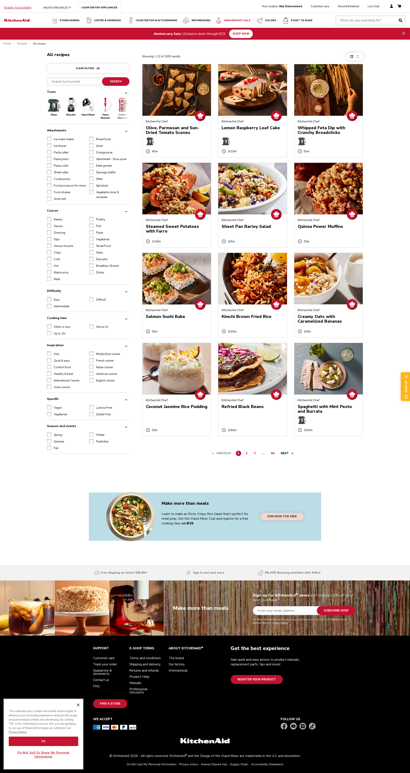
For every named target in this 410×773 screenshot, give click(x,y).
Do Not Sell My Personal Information (151, 764)
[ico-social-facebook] (284, 726)
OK (43, 741)
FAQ (96, 686)
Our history (177, 664)
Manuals (135, 683)
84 (274, 454)
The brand (176, 658)
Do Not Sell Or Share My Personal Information (43, 754)
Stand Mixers (69, 20)
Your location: (282, 6)
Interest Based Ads (214, 764)
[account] (391, 6)
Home (7, 43)
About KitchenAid (348, 6)
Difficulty (54, 291)
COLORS (270, 20)
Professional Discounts (138, 690)
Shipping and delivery (145, 664)
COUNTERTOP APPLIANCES (99, 7)
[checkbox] (49, 138)
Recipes (22, 43)
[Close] (78, 705)
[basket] (399, 6)
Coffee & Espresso (107, 20)
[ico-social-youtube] (293, 726)
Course (52, 210)
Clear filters (88, 68)
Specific (53, 399)
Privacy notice (188, 764)
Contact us (101, 680)
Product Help (139, 677)
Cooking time (57, 318)
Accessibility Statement (267, 764)
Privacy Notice (280, 623)
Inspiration (55, 345)
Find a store (110, 704)
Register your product (256, 679)
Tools (51, 92)
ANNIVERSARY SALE (237, 20)
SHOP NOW (241, 34)
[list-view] (358, 56)
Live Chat (373, 6)
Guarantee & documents (102, 672)
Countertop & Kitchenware (156, 20)
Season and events (61, 426)
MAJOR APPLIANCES (57, 7)
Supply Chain (239, 764)
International (178, 670)
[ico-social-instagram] (303, 726)
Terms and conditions (145, 658)
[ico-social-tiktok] (312, 726)
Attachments (56, 130)
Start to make (301, 20)
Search (116, 81)
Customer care (320, 6)
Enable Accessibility (17, 7)
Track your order (105, 664)
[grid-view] (352, 56)
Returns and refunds (144, 670)
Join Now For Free (282, 517)
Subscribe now (336, 611)
